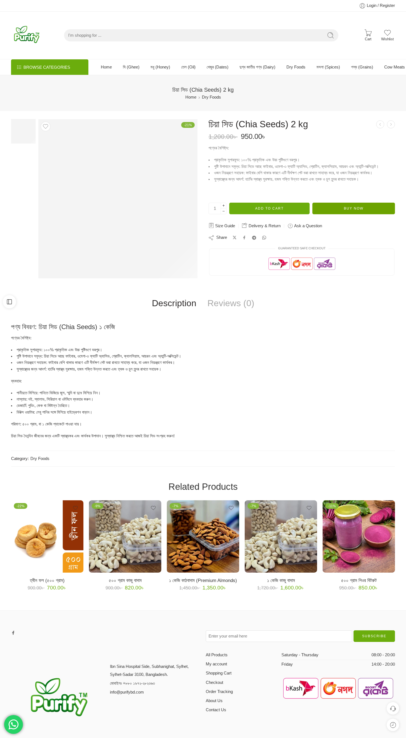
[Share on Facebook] (244, 238)
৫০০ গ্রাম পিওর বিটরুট (359, 580)
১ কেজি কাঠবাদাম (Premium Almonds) (203, 580)
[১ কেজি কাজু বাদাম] (281, 536)
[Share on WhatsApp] (264, 237)
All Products (217, 655)
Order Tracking (219, 691)
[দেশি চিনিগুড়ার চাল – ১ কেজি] (391, 124)
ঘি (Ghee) (131, 67)
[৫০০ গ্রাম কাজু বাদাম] (125, 536)
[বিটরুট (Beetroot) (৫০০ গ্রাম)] (380, 124)
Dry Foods (295, 67)
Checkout (214, 682)
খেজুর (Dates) (217, 67)
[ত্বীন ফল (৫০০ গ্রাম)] (47, 536)
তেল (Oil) (188, 67)
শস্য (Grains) (362, 67)
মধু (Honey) (160, 67)
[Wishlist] (45, 126)
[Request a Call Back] (393, 708)
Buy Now (353, 208)
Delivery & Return (264, 225)
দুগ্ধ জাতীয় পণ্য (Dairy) (257, 67)
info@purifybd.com (127, 692)
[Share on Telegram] (254, 238)
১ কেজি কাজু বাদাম (281, 580)
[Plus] (223, 205)
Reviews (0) (230, 303)
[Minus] (223, 211)
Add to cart (269, 208)
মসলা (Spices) (328, 67)
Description (174, 303)
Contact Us (216, 710)
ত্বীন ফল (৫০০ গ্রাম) (47, 580)
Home (106, 67)
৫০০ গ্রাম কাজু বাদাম (125, 580)
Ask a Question (307, 225)
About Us (214, 701)
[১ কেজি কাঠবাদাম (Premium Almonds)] (203, 536)
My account (216, 664)
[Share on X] (235, 238)
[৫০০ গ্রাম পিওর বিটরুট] (359, 536)
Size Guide (224, 225)
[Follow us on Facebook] (13, 633)
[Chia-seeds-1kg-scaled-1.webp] (23, 131)
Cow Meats (394, 67)
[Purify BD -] (26, 35)
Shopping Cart (218, 673)
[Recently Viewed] (393, 725)
